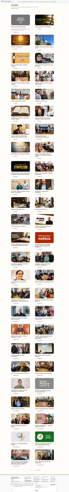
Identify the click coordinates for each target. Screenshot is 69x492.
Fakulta (19, 1)
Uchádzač (36, 1)
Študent (40, 1)
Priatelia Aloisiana (36, 478)
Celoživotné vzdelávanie (53, 1)
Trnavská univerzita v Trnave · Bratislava (11, 2)
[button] (66, 2)
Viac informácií (20, 486)
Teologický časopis (36, 481)
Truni (37, 483)
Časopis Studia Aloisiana (37, 479)
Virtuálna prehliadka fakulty (28, 478)
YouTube (53, 481)
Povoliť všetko (53, 484)
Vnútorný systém (45, 1)
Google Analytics (38, 485)
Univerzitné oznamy (14, 8)
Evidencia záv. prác (44, 481)
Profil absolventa (31, 1)
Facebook (53, 478)
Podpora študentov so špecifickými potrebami (28, 481)
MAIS (42, 478)
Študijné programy (25, 1)
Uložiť (36, 490)
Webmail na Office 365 (45, 479)
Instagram (53, 479)
